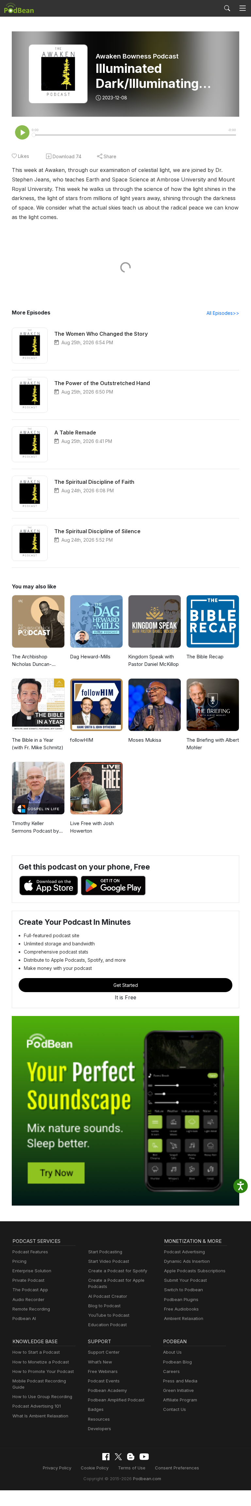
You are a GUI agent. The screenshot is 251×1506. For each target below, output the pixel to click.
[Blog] (130, 1456)
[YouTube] (144, 1456)
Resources (99, 1419)
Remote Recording (31, 1308)
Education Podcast (107, 1324)
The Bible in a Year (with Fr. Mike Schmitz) (37, 744)
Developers (99, 1428)
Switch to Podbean (183, 1289)
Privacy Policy (57, 1467)
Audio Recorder (28, 1299)
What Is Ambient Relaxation (40, 1415)
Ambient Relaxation (183, 1318)
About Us (172, 1352)
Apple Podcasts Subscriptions (195, 1270)
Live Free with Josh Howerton (92, 827)
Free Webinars (103, 1371)
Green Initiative (178, 1390)
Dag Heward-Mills (90, 656)
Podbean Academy (107, 1390)
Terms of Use (131, 1467)
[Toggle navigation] (242, 8)
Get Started (125, 985)
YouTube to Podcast (108, 1315)
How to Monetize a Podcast (40, 1361)
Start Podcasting (105, 1251)
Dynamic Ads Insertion (187, 1261)
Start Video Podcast (108, 1261)
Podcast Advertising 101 (36, 1406)
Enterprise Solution (31, 1270)
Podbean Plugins (181, 1299)
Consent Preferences (177, 1467)
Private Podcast (28, 1280)
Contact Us (174, 1409)
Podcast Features (30, 1251)
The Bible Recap (205, 656)
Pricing (19, 1261)
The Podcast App (30, 1289)
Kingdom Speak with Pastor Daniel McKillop (153, 660)
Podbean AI (24, 1318)
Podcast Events (104, 1380)
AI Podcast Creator (107, 1296)
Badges (96, 1409)
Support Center (104, 1352)
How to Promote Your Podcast (43, 1371)
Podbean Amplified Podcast (116, 1399)
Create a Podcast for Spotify (117, 1270)
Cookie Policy (95, 1467)
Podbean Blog (177, 1361)
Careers (171, 1371)
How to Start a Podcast (36, 1352)
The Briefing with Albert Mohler (212, 744)
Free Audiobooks (181, 1308)
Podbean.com (147, 1478)
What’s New (100, 1361)
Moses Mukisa (144, 740)
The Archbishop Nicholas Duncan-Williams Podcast (32, 660)
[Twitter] (118, 1456)
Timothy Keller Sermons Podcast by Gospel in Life (35, 827)
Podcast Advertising (184, 1251)
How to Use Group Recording (42, 1396)
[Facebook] (105, 1456)
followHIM (81, 740)
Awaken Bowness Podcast (137, 56)
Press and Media (180, 1380)
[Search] (227, 8)
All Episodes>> (223, 313)
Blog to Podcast (104, 1305)
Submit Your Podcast (185, 1280)
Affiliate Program (180, 1399)
